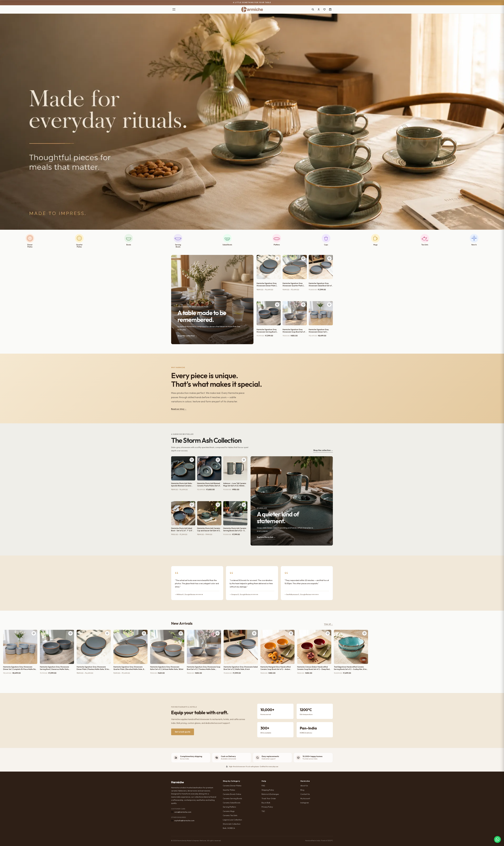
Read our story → (179, 409)
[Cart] (330, 9)
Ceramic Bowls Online (232, 794)
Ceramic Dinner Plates (232, 785)
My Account (305, 798)
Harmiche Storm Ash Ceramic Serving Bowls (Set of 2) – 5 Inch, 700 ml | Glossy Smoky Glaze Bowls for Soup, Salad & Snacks (235, 529)
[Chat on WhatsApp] (497, 839)
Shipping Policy (268, 790)
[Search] (313, 9)
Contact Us (305, 794)
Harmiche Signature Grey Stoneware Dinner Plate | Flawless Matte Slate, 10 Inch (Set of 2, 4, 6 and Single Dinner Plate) (268, 284)
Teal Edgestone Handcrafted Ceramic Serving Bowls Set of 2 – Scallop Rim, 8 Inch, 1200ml (351, 668)
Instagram (304, 803)
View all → (328, 624)
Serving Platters (229, 807)
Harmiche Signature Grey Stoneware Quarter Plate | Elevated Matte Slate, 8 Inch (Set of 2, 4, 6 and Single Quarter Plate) (293, 284)
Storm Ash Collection (231, 824)
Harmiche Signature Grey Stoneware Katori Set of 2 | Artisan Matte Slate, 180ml (166, 668)
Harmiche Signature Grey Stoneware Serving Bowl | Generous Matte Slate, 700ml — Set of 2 (268, 330)
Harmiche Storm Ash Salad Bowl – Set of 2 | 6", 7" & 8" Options (181, 529)
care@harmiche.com (182, 812)
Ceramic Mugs (229, 811)
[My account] (318, 9)
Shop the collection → (323, 450)
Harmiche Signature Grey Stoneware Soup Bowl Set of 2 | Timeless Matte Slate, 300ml (294, 330)
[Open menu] (174, 9)
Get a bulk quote (182, 732)
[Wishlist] (324, 9)
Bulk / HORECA (229, 828)
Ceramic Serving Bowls (232, 798)
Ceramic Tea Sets (230, 815)
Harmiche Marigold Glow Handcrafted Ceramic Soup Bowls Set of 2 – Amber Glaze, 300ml (275, 668)
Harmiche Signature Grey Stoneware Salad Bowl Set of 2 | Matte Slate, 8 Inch (320, 284)
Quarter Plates (229, 790)
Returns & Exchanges (270, 794)
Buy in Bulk (266, 803)
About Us (304, 785)
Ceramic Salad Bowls (231, 803)
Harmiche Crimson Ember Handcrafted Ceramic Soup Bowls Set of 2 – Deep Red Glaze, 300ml (313, 668)
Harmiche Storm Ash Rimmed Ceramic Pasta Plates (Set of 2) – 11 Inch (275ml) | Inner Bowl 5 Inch (209, 484)
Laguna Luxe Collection (232, 820)
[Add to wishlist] (277, 258)
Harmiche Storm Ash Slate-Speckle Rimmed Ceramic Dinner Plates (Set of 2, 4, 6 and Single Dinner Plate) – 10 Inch (182, 484)
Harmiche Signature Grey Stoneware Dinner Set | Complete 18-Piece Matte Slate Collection (319, 330)
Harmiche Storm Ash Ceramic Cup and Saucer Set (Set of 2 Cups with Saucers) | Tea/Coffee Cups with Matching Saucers (208, 529)
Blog (302, 790)
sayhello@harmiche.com (184, 820)
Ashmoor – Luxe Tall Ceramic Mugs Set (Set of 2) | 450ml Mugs (234, 484)
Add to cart (268, 296)
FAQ (263, 785)
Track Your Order (269, 798)
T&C (263, 811)
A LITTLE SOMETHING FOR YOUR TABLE (252, 2)
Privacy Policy (267, 807)
